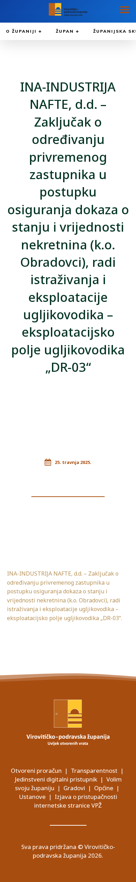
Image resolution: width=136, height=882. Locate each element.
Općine (103, 788)
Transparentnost (94, 771)
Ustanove (32, 797)
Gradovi (74, 788)
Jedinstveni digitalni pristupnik (56, 779)
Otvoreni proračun (36, 771)
